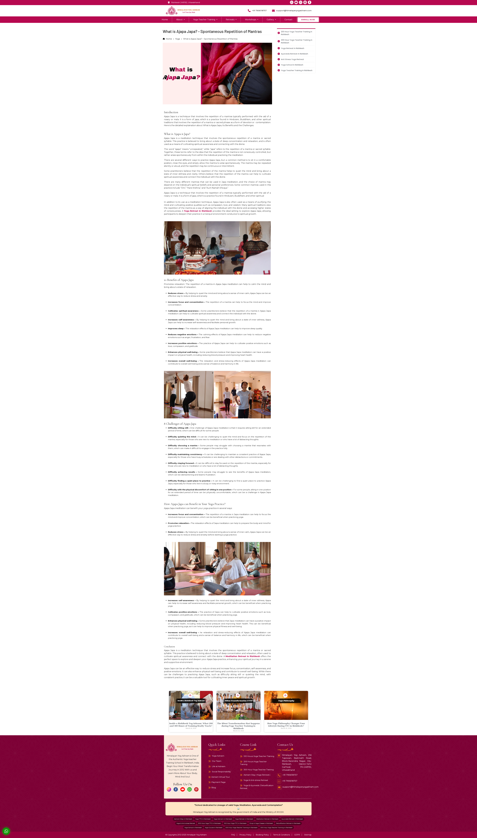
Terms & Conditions (281, 835)
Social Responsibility (221, 771)
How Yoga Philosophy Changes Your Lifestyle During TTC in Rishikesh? (286, 725)
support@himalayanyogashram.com (294, 10)
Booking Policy (262, 835)
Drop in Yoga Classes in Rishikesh (261, 823)
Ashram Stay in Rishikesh (183, 819)
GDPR (297, 835)
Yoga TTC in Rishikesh (203, 819)
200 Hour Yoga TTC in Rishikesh (209, 823)
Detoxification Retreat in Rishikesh (288, 823)
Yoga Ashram (217, 756)
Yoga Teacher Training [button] (204, 19)
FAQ (233, 835)
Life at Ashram (218, 766)
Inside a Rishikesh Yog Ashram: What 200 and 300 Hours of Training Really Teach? (191, 725)
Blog (213, 787)
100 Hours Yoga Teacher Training (258, 756)
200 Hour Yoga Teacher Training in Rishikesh (241, 827)
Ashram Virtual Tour (220, 777)
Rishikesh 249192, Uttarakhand (185, 2)
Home (165, 19)
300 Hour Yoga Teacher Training (258, 769)
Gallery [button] (270, 19)
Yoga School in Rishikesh (193, 827)
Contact (288, 19)
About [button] (179, 19)
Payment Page (218, 782)
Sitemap (308, 835)
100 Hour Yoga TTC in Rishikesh (235, 823)
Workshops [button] (251, 19)
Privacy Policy (245, 835)
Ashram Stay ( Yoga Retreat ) (256, 775)
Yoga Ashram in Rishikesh (223, 819)
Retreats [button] (230, 19)
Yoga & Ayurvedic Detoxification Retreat (256, 786)
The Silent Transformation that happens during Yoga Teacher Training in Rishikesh (238, 726)
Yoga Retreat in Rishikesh (198, 211)
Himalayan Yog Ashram (197, 835)
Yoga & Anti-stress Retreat (255, 780)
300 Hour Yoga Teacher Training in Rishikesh (276, 827)
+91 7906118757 (259, 10)
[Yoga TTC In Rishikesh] (6, 831)
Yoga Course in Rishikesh (213, 827)
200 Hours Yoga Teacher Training (253, 763)
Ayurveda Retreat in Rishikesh (292, 819)
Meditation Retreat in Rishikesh (243, 656)
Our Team (216, 761)
